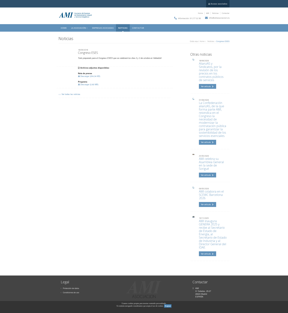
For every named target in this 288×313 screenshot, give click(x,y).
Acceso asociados (218, 3)
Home (200, 13)
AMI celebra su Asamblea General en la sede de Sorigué (211, 164)
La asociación (78, 28)
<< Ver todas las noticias (69, 94)
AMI (207, 13)
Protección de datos (71, 288)
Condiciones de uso (71, 292)
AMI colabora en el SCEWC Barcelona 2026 (211, 194)
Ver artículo (206, 86)
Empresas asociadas (103, 28)
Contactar (226, 13)
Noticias (215, 13)
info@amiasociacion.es (219, 17)
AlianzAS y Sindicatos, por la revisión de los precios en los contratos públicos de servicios (211, 71)
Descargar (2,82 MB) (89, 84)
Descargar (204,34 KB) (90, 76)
